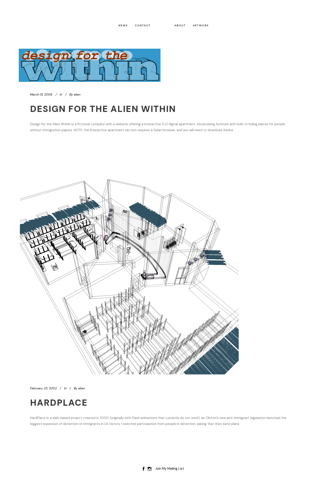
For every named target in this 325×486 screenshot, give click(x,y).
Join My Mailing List (169, 468)
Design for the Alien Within (103, 109)
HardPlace (59, 402)
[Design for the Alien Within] (90, 65)
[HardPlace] (129, 265)
